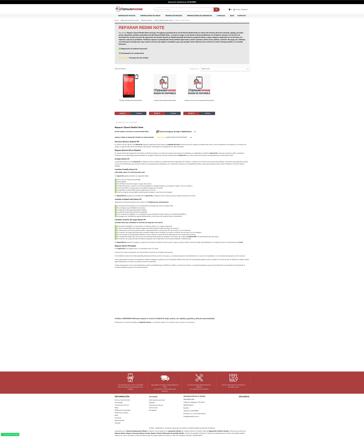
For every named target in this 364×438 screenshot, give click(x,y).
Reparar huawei (144, 433)
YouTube (235, 400)
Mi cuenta (153, 397)
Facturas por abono (156, 405)
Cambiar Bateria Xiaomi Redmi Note (165, 100)
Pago (116, 408)
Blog (116, 415)
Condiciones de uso (122, 405)
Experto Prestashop (208, 428)
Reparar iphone (120, 433)
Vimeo (243, 400)
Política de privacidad (122, 410)
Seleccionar (225, 69)
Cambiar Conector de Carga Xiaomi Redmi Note (199, 100)
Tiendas (117, 423)
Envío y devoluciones (122, 400)
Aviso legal (118, 402)
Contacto (118, 418)
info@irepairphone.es (191, 416)
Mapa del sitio (120, 420)
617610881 (191, 2)
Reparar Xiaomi (156, 433)
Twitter (231, 400)
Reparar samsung (132, 433)
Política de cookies (121, 413)
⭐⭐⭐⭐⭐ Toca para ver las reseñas (133, 58)
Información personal (157, 400)
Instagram (247, 400)
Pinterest (239, 400)
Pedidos (152, 403)
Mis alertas (152, 410)
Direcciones (153, 408)
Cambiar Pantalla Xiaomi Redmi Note (130, 100)
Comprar (139, 113)
